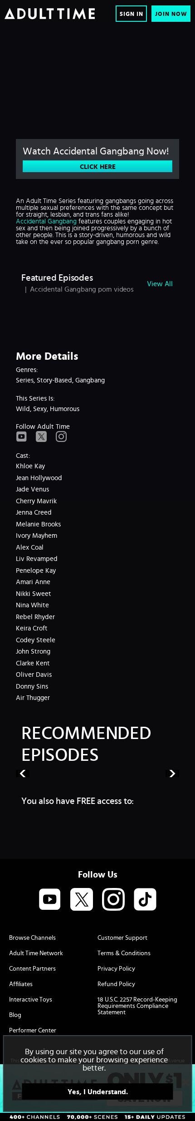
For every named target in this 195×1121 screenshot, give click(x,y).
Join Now (171, 14)
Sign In (131, 14)
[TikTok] (145, 900)
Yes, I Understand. (98, 1091)
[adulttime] (50, 13)
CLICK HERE (98, 166)
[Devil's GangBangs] (97, 773)
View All (160, 283)
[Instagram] (61, 437)
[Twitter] (41, 437)
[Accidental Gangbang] (97, 75)
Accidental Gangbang (46, 221)
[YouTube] (21, 437)
